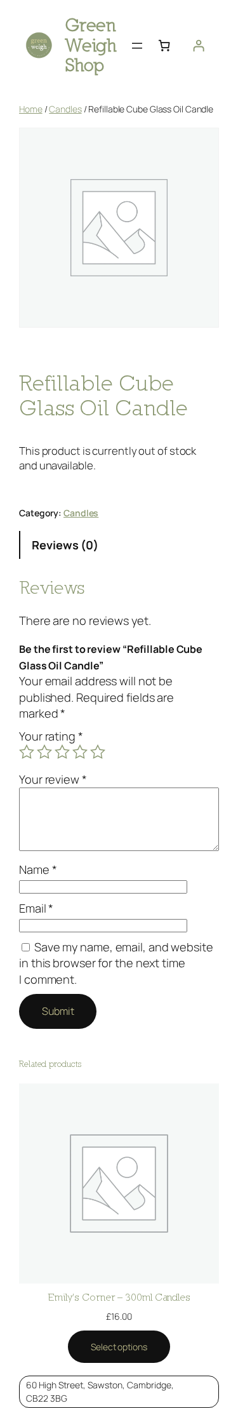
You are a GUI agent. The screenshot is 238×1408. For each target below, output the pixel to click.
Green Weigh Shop (90, 45)
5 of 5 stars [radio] (97, 752)
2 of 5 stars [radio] (44, 752)
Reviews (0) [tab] (65, 545)
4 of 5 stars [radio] (80, 752)
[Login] (198, 45)
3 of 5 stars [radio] (62, 752)
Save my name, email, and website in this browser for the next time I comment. (116, 963)
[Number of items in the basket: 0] (164, 45)
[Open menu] (137, 45)
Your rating (51, 736)
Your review (53, 779)
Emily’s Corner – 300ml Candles (119, 1297)
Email (36, 908)
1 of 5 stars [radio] (26, 752)
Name (37, 869)
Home (31, 109)
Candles (65, 109)
